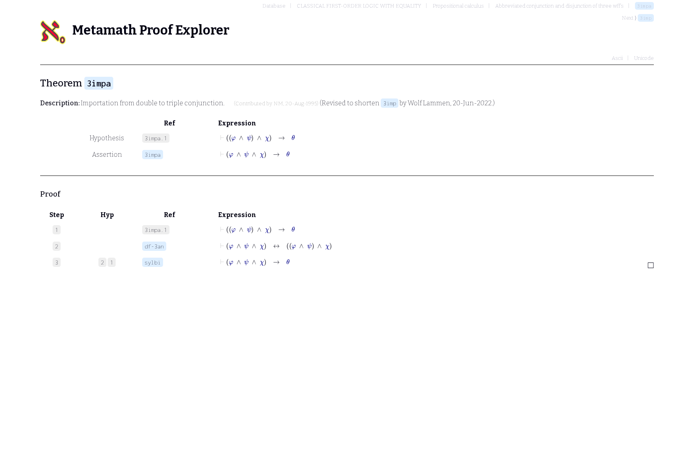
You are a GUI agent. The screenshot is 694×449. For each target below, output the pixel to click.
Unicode (644, 58)
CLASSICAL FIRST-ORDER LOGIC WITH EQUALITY (359, 6)
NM (278, 103)
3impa (644, 5)
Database (274, 6)
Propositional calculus (458, 6)
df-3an (154, 246)
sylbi (153, 262)
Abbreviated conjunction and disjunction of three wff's (559, 6)
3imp (645, 18)
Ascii (617, 58)
